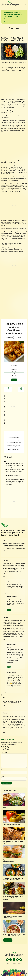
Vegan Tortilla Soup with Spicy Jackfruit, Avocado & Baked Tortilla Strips (14, 935)
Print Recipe (9, 337)
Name (3, 770)
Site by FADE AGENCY (19, 965)
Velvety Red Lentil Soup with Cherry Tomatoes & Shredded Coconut (13, 878)
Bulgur (4, 807)
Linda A (5, 713)
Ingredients (7, 390)
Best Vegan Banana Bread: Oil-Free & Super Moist (13, 842)
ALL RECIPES (8, 940)
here (21, 251)
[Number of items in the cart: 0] (25, 4)
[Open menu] (21, 4)
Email (3, 776)
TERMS (14, 963)
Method (21, 390)
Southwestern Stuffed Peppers (11, 824)
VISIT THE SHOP (9, 20)
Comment (4, 752)
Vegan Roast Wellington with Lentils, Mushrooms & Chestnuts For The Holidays (13, 898)
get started (16, 220)
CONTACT (8, 963)
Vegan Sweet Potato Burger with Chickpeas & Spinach (12, 860)
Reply (4, 553)
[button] (22, 433)
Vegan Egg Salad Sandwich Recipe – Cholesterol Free (13, 916)
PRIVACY (20, 963)
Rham (4, 540)
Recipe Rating (5, 747)
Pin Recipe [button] (18, 337)
